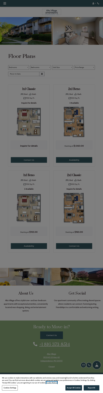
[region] (51, 383)
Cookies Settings (10, 388)
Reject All (91, 388)
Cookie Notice (51, 383)
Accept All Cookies (74, 388)
